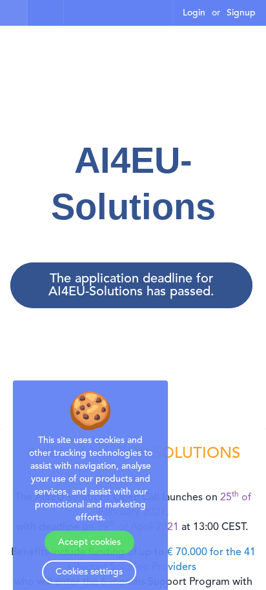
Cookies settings (89, 571)
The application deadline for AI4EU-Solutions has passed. (131, 286)
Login (194, 12)
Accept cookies (89, 542)
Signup (241, 12)
